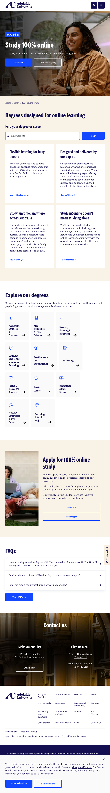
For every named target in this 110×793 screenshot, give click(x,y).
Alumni (77, 711)
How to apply (15, 259)
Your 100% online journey (20, 194)
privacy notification (81, 767)
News (76, 723)
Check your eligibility (51, 63)
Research (78, 694)
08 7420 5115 (80, 657)
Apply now (23, 63)
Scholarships (44, 723)
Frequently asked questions (43, 714)
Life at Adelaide (62, 694)
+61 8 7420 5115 (80, 667)
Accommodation (63, 723)
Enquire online (29, 667)
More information (48, 783)
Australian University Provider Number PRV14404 (29, 736)
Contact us (96, 723)
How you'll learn (67, 194)
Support (95, 703)
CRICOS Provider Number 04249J (71, 736)
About (94, 694)
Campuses (60, 703)
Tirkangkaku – (21, 732)
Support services (67, 259)
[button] (104, 759)
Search (93, 135)
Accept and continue (19, 783)
